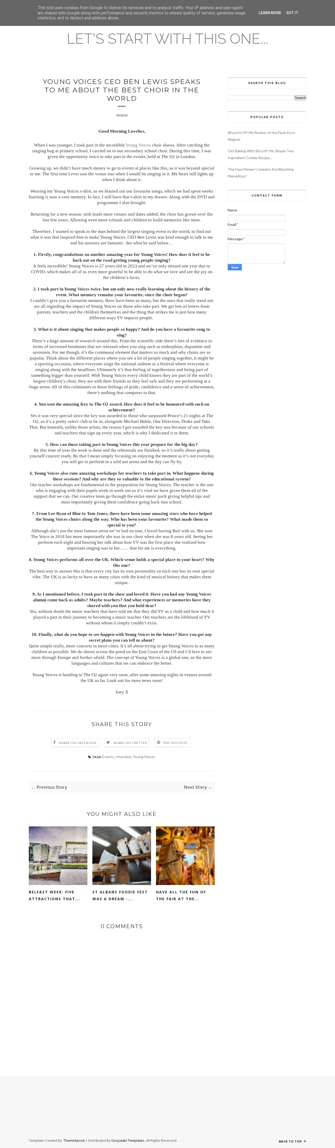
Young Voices (138, 145)
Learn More (270, 13)
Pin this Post (176, 743)
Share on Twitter (130, 743)
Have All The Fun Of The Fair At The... (181, 895)
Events (108, 756)
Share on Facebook (78, 743)
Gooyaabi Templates (127, 1140)
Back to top (291, 1141)
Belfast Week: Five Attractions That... (54, 895)
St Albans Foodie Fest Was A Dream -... (120, 895)
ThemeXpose (74, 1140)
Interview (123, 756)
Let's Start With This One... (167, 38)
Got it (292, 13)
